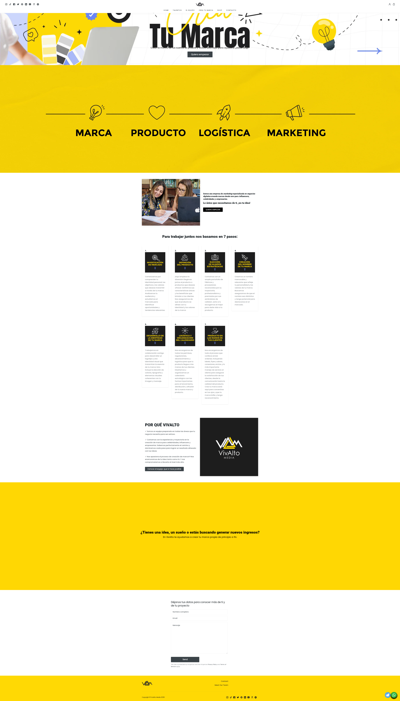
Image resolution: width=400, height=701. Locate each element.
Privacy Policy (212, 664)
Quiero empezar (200, 54)
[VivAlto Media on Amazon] (252, 697)
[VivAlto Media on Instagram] (227, 697)
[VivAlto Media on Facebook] (234, 697)
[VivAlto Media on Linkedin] (245, 697)
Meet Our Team (221, 685)
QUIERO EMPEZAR (213, 209)
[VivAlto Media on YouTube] (249, 697)
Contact (224, 681)
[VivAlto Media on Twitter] (238, 697)
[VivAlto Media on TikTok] (231, 697)
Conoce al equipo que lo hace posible (164, 469)
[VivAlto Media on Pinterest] (241, 697)
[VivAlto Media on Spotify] (256, 697)
